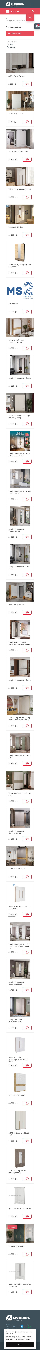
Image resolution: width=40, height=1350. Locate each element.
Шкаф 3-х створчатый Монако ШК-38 (16, 530)
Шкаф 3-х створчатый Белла (19, 378)
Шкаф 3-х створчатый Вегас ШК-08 (19, 568)
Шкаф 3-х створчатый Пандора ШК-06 (16, 832)
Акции (30, 17)
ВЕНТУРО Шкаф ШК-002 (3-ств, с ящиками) (19, 417)
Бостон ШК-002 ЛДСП (16, 869)
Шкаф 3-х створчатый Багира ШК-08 (19, 681)
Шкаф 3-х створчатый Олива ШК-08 (19, 757)
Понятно (20, 1344)
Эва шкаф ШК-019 (15, 227)
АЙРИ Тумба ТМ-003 (16, 76)
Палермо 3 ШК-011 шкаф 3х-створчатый (19, 908)
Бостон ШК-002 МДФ (16, 1095)
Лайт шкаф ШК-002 (15, 114)
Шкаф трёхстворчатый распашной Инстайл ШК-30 (19, 643)
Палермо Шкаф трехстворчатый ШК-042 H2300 (17, 1060)
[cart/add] (27, 84)
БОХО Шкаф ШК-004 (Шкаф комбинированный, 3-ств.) (19, 719)
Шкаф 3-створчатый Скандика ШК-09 (16, 1021)
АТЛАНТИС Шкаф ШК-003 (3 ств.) (19, 794)
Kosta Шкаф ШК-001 (16, 1246)
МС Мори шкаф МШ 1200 (18, 151)
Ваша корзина (38, 25)
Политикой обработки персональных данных (18, 1339)
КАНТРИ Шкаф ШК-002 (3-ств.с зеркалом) (18, 1172)
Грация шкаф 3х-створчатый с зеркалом (19, 1285)
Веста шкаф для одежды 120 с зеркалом (19, 266)
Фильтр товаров (16, 33)
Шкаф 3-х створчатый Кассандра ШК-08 (16, 983)
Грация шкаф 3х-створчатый (19, 1208)
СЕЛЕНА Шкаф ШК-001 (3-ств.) (18, 1134)
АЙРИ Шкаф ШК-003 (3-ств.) (19, 189)
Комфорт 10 (13, 304)
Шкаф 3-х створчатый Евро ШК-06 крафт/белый (19, 455)
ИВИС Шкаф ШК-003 (16, 604)
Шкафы (12, 22)
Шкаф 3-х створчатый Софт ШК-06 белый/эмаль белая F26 (19, 946)
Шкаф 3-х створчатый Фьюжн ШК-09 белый (19, 492)
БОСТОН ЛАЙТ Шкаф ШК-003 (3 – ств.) (16, 341)
